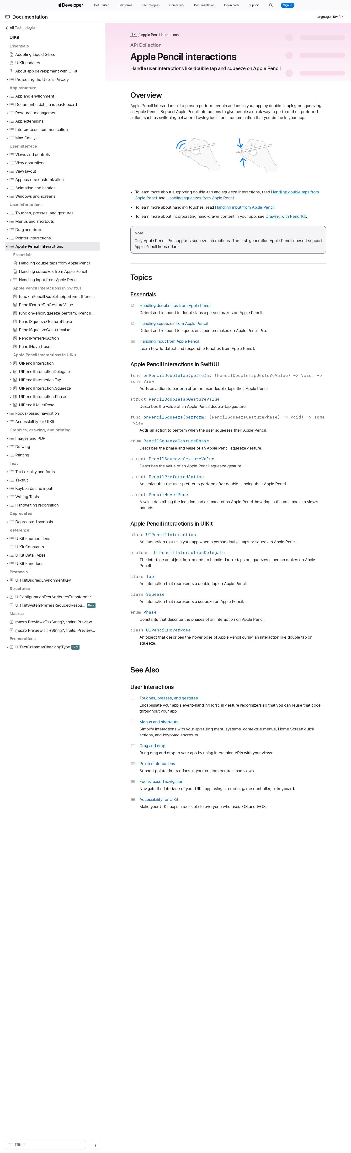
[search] (45, 1144)
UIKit (134, 35)
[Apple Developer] (71, 5)
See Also (145, 670)
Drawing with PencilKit (286, 216)
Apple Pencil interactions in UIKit (171, 523)
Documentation (30, 17)
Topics (141, 277)
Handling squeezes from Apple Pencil (200, 198)
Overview (146, 95)
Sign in (287, 5)
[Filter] (48, 1144)
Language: (323, 17)
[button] (271, 5)
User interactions (152, 687)
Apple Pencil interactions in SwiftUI (174, 364)
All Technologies (23, 28)
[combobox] (48, 1144)
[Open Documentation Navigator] (7, 16)
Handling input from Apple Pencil (244, 207)
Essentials (143, 294)
